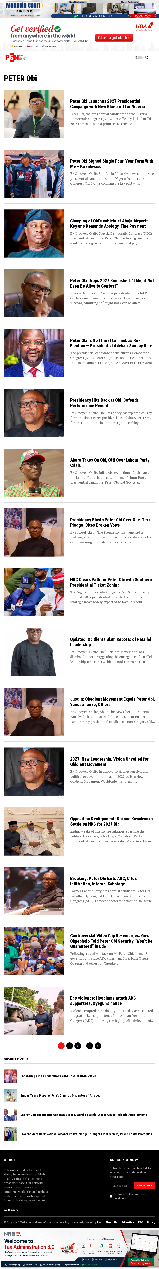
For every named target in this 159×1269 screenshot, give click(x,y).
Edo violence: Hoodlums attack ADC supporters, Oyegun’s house (103, 1001)
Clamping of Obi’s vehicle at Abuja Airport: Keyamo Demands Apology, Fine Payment (109, 223)
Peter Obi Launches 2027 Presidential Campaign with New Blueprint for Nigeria (107, 104)
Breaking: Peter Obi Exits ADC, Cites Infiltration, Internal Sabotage (103, 881)
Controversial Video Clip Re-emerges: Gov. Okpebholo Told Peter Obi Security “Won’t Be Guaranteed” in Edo (111, 941)
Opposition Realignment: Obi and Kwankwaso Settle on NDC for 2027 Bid (111, 821)
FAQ (140, 1222)
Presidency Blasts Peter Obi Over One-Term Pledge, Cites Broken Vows (111, 522)
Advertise (127, 1222)
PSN (99, 1222)
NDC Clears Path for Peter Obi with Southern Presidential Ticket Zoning (111, 582)
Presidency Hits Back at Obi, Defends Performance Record (104, 403)
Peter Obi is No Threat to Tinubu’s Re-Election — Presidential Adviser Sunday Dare (111, 343)
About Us (111, 1222)
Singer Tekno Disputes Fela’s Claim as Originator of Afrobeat (61, 1095)
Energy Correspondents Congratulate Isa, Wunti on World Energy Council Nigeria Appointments (84, 1115)
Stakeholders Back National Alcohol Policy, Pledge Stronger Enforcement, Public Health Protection (86, 1134)
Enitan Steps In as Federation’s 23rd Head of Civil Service (59, 1076)
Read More (11, 1209)
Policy (151, 1222)
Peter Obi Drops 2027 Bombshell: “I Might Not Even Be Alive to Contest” (112, 283)
